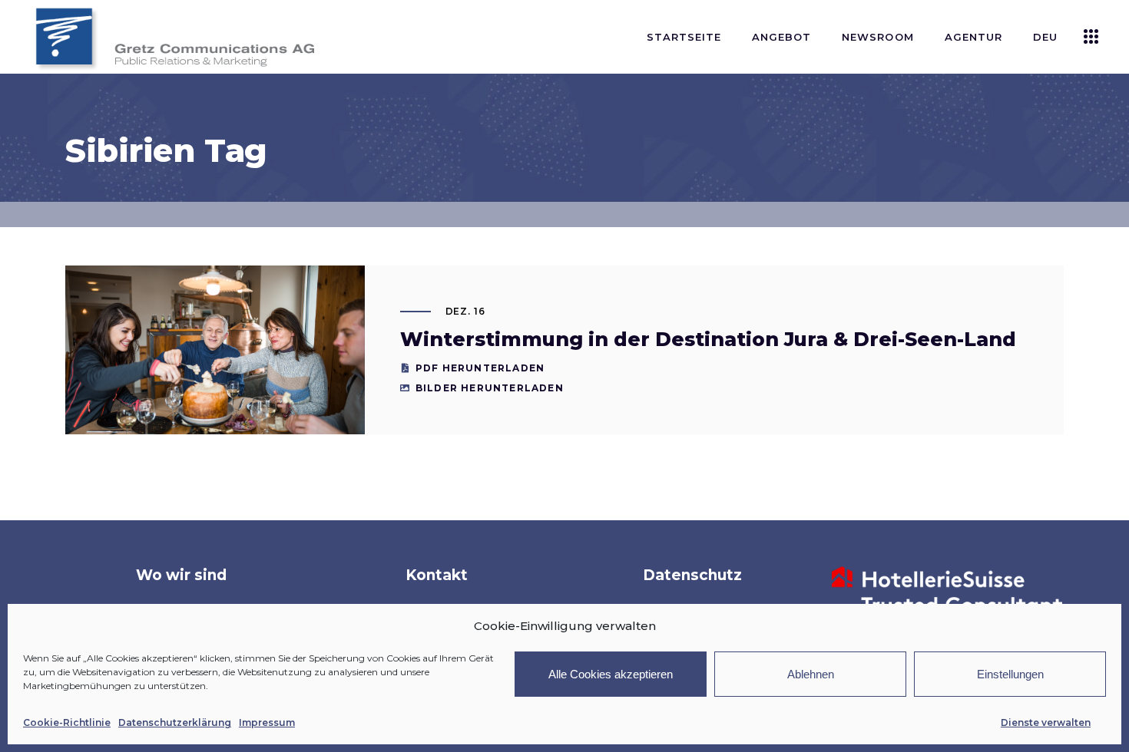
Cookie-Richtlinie (67, 722)
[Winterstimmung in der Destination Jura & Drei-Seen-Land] (215, 365)
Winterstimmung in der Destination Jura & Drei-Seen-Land (708, 339)
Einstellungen (1010, 674)
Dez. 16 (465, 311)
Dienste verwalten (1046, 722)
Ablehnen (810, 674)
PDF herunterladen (480, 368)
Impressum (267, 722)
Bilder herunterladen (490, 388)
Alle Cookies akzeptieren (610, 674)
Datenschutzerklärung (174, 722)
